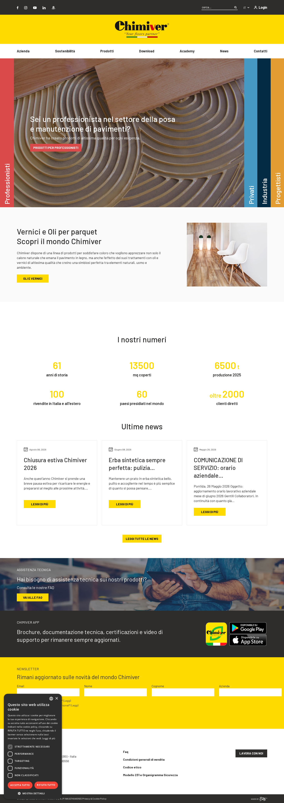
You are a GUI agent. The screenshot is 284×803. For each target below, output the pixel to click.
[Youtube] (35, 7)
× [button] (56, 698)
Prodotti (107, 51)
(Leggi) (67, 700)
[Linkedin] (44, 7)
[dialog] (33, 746)
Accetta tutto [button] (20, 785)
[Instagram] (25, 7)
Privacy (86, 798)
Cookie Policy (99, 798)
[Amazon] (53, 7)
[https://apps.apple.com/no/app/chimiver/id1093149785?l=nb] (249, 640)
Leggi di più (39, 504)
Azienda (23, 51)
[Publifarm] (259, 798)
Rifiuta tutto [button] (46, 785)
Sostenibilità (65, 51)
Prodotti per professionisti (55, 147)
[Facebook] (17, 7)
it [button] (245, 7)
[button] (33, 793)
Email (20, 686)
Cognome (158, 686)
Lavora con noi (251, 753)
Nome (88, 686)
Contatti (260, 51)
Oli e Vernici (32, 278)
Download (146, 51)
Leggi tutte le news (142, 538)
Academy (187, 51)
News (224, 51)
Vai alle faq (32, 597)
